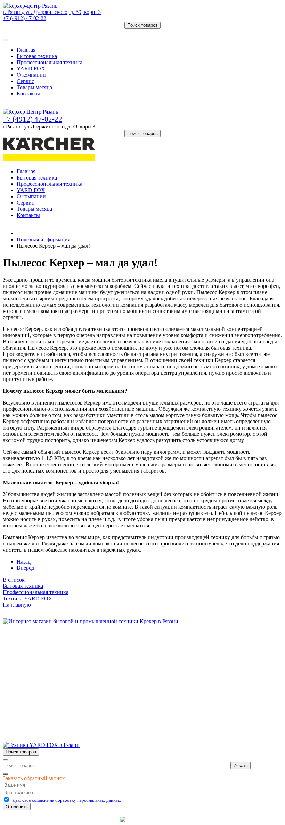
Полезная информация (43, 239)
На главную (17, 605)
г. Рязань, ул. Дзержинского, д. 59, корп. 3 (52, 12)
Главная (26, 50)
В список (14, 580)
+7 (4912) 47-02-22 (24, 18)
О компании (31, 75)
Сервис (25, 81)
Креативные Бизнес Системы (83, 819)
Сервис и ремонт (37, 660)
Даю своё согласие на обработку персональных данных (67, 800)
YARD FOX (31, 69)
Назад (24, 562)
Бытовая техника (37, 56)
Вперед (25, 568)
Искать (240, 765)
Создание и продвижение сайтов (198, 819)
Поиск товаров (142, 25)
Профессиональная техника (49, 62)
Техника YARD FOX (27, 598)
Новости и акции (37, 666)
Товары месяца (34, 87)
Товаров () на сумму (35, 32)
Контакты (28, 94)
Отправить (17, 806)
